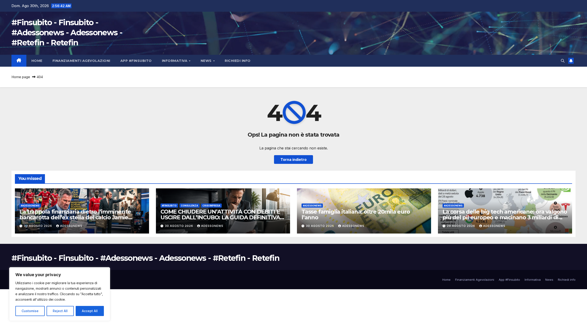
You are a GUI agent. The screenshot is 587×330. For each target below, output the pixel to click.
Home (36, 61)
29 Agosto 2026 (461, 226)
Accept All (90, 311)
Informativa (175, 61)
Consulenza (189, 205)
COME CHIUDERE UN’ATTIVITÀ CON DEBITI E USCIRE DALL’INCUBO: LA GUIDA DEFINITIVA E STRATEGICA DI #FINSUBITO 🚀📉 (223, 217)
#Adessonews (30, 205)
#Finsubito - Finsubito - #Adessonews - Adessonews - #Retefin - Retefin (66, 32)
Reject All (60, 311)
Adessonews (71, 226)
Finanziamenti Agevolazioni (81, 61)
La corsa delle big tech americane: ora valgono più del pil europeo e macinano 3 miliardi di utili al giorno (505, 217)
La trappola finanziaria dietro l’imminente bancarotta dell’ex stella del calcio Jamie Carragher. (75, 217)
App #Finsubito (136, 61)
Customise (30, 311)
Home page (20, 77)
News (207, 61)
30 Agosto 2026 (38, 226)
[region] (59, 294)
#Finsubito (169, 205)
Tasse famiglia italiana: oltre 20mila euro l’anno (356, 214)
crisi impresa (211, 205)
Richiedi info (238, 61)
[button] (563, 60)
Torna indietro (293, 159)
